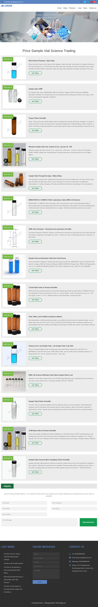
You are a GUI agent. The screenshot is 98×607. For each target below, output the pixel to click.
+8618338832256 (79, 554)
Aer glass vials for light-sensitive (13, 563)
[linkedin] (88, 2)
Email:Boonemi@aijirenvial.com (13, 2)
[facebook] (82, 2)
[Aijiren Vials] (6, 5)
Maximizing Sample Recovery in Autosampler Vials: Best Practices (13, 579)
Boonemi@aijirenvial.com (83, 557)
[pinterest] (92, 2)
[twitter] (85, 2)
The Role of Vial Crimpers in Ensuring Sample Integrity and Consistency (13, 589)
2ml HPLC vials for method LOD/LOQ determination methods (12, 556)
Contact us (92, 8)
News (85, 8)
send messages (88, 522)
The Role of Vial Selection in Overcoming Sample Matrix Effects (12, 570)
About (65, 8)
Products (72, 8)
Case (80, 8)
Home (59, 8)
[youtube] (95, 2)
